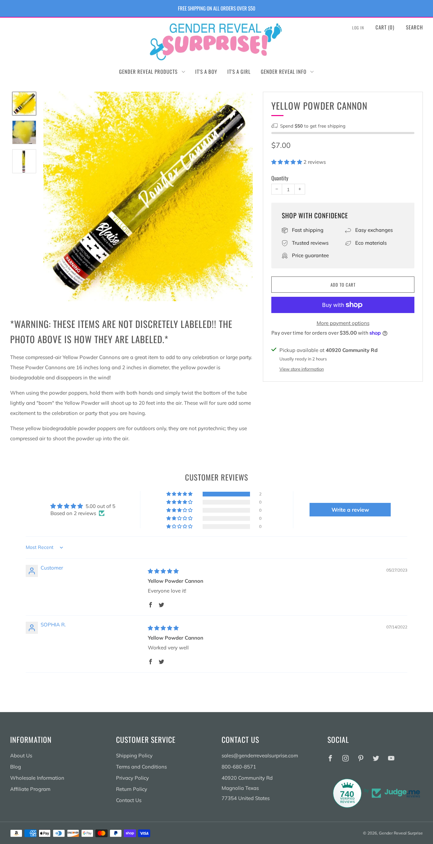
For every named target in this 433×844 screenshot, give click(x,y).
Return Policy (131, 789)
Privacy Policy (132, 778)
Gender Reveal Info (283, 71)
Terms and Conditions (141, 766)
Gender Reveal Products (148, 71)
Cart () (384, 27)
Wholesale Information (37, 778)
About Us (21, 755)
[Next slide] (239, 196)
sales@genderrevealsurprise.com (260, 755)
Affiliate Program (30, 789)
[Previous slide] (56, 196)
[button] (287, 162)
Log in (358, 27)
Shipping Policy (134, 755)
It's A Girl (239, 71)
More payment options (343, 323)
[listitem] (216, 8)
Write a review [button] (350, 509)
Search (414, 27)
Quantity (279, 178)
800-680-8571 (239, 766)
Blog (15, 766)
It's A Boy (206, 71)
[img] (163, 571)
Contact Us (128, 800)
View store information (301, 369)
